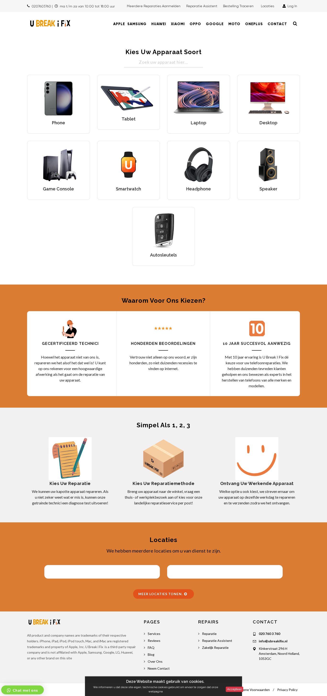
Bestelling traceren (238, 6)
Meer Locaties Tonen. (161, 594)
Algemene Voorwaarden (252, 690)
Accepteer (234, 689)
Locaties (268, 6)
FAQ (151, 647)
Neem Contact (159, 668)
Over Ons (155, 661)
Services (154, 634)
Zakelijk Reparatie (215, 647)
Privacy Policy (287, 690)
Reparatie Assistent (201, 6)
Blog (151, 654)
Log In (292, 6)
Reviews (154, 641)
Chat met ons (25, 690)
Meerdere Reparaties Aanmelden (153, 6)
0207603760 (41, 6)
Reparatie (209, 634)
